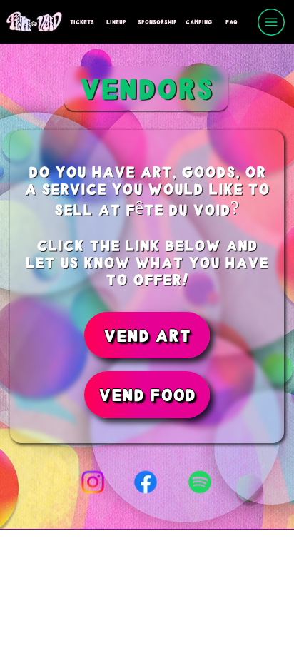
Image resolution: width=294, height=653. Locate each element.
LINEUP (116, 22)
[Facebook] (146, 482)
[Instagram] (93, 482)
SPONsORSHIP (157, 22)
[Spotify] (200, 482)
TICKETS (82, 22)
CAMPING (199, 22)
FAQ (231, 22)
